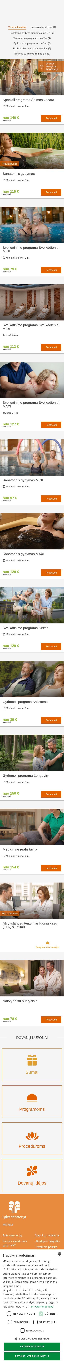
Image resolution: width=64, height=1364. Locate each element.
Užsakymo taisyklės (47, 1241)
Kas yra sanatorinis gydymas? (15, 1243)
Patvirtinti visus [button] (32, 1346)
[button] (32, 1338)
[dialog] (32, 1306)
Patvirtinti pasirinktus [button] (32, 1356)
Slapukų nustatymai (47, 1235)
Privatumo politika (46, 1247)
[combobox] (59, 1254)
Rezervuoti (51, 118)
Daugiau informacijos (47, 947)
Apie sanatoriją (12, 1235)
